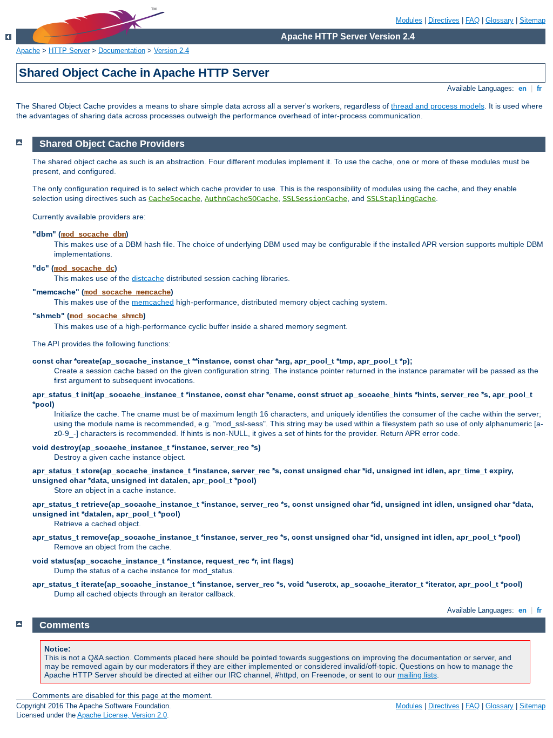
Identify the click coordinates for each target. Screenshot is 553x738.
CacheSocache (174, 198)
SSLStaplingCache (401, 198)
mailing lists (417, 674)
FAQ (473, 20)
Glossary (499, 20)
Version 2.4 (171, 50)
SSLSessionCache (314, 198)
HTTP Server (69, 50)
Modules (409, 20)
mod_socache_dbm (93, 234)
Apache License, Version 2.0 (122, 715)
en (522, 88)
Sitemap (532, 20)
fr (539, 88)
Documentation (121, 50)
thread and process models (437, 106)
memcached (153, 302)
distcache (148, 278)
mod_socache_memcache (127, 292)
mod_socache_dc (84, 268)
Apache (28, 50)
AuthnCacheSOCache (241, 198)
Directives (444, 20)
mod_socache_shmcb (106, 316)
